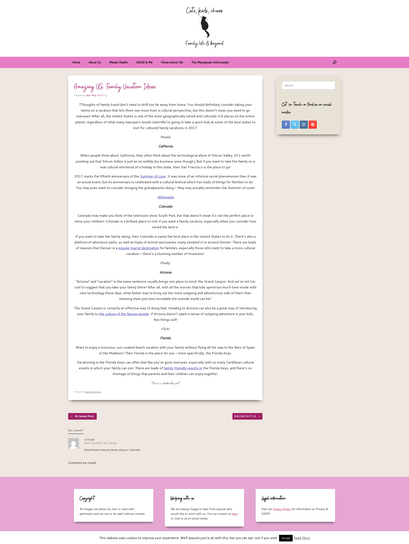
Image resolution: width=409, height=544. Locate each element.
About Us (95, 62)
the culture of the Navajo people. (124, 313)
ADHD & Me (144, 62)
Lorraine (89, 439)
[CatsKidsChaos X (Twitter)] (295, 125)
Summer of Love (153, 176)
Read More (302, 538)
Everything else (93, 391)
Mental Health (118, 62)
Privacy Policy (282, 509)
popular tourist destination (138, 248)
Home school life (172, 62)
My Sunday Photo (82, 416)
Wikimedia (165, 197)
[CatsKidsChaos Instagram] (304, 125)
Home (76, 62)
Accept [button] (286, 538)
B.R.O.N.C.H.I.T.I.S (247, 416)
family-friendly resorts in (183, 368)
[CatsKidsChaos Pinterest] (313, 125)
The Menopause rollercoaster (210, 62)
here (235, 514)
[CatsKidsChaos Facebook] (286, 125)
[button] (334, 62)
